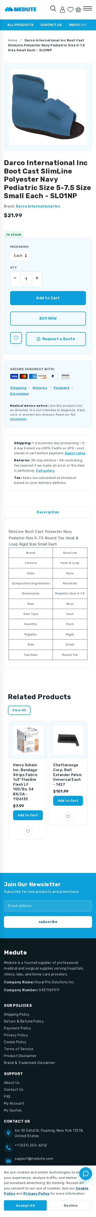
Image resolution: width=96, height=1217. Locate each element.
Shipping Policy (17, 1014)
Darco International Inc (38, 206)
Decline (71, 1205)
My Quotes (13, 1110)
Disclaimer (19, 394)
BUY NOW (47, 318)
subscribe (48, 922)
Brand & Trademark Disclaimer (29, 1063)
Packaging (19, 246)
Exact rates (75, 453)
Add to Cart (28, 815)
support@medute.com (34, 1159)
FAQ (7, 1097)
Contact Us (51, 25)
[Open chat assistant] (85, 1173)
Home (12, 40)
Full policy (45, 470)
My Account (14, 1103)
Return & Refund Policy (24, 1021)
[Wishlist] (70, 10)
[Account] (62, 10)
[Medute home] (20, 9)
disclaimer (18, 419)
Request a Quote (58, 339)
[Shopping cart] (78, 10)
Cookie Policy (15, 1042)
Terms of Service (18, 1049)
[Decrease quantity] (15, 276)
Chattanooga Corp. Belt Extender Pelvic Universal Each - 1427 (67, 774)
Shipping (18, 388)
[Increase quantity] (37, 276)
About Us (77, 25)
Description (48, 512)
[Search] (53, 8)
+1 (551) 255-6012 (31, 1145)
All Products (20, 25)
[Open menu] (87, 8)
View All (19, 710)
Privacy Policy (16, 1035)
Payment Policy (17, 1028)
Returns (40, 388)
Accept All (25, 1205)
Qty (13, 267)
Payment (62, 388)
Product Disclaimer (20, 1056)
